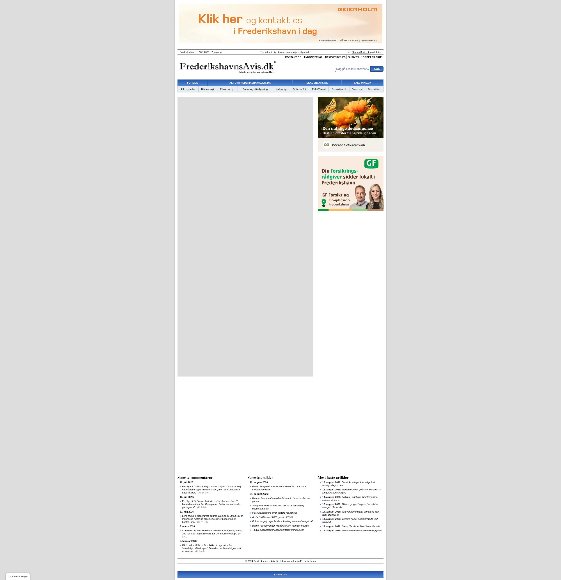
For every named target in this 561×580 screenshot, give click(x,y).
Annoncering (313, 57)
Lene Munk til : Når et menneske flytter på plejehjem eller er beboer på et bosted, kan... (212, 519)
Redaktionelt (339, 89)
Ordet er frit (299, 89)
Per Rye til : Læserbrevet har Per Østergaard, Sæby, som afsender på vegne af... (211, 504)
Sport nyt (357, 89)
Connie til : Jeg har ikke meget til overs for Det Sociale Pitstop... (212, 533)
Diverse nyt (207, 89)
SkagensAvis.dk (317, 82)
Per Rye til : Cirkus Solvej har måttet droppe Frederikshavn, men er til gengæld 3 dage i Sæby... (211, 489)
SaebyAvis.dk (362, 82)
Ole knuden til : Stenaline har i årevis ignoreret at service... (211, 548)
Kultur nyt (281, 89)
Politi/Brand (319, 89)
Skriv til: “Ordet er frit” (365, 57)
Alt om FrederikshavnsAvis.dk (250, 82)
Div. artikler (374, 89)
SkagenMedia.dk (360, 52)
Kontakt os (293, 57)
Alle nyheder (188, 89)
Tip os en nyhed (335, 57)
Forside (192, 82)
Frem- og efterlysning (255, 89)
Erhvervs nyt (227, 89)
